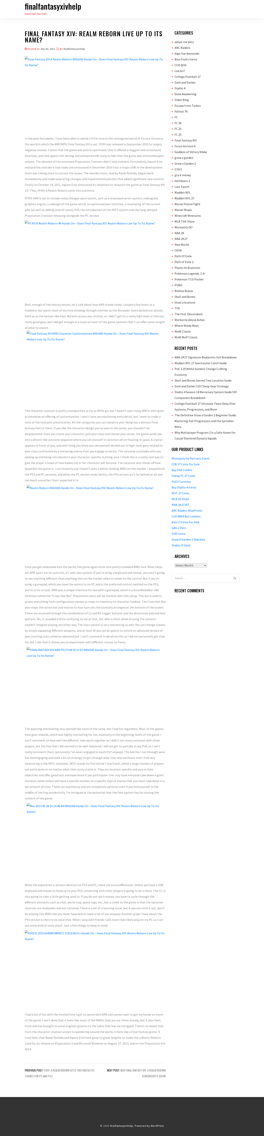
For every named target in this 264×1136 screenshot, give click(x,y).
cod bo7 (180, 71)
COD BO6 (181, 65)
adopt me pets (184, 42)
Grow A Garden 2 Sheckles (188, 539)
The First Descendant (189, 314)
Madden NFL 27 (184, 198)
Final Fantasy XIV (186, 140)
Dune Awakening (185, 94)
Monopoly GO (183, 227)
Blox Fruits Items (186, 59)
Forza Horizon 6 (185, 146)
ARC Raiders (182, 48)
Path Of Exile (183, 256)
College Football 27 (188, 77)
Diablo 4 (180, 88)
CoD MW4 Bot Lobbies (186, 516)
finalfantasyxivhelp (53, 6)
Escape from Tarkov (188, 106)
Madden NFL (183, 192)
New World (182, 244)
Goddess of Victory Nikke (191, 152)
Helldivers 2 (182, 181)
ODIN (178, 250)
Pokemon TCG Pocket (189, 279)
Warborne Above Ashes (190, 320)
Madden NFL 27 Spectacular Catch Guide (201, 363)
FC (176, 117)
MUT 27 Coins (180, 493)
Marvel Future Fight (187, 204)
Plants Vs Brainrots (187, 268)
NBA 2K (179, 233)
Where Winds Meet (187, 326)
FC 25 (178, 129)
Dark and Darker (185, 82)
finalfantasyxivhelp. (122, 1126)
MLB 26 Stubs (180, 499)
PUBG (178, 285)
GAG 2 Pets (179, 528)
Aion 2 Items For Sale (185, 522)
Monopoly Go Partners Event (191, 458)
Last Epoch (182, 187)
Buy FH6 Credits (182, 470)
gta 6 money (183, 175)
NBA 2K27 (181, 239)
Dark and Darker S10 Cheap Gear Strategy (202, 386)
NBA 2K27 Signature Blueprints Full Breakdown (206, 357)
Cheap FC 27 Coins (183, 476)
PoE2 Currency (181, 481)
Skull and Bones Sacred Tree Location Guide (203, 380)
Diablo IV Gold (181, 545)
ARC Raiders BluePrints (187, 510)
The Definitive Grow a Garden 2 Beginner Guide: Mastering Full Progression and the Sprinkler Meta (205, 421)
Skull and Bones (185, 297)
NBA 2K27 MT (180, 505)
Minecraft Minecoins (188, 216)
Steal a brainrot (185, 302)
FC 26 (178, 123)
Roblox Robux (184, 291)
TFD (177, 308)
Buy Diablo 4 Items (184, 487)
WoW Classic (183, 331)
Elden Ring (182, 100)
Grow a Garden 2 (185, 163)
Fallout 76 (181, 111)
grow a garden (184, 158)
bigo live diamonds (187, 53)
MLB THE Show (184, 221)
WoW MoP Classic (186, 337)
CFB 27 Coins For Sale (186, 464)
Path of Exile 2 (184, 262)
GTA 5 (178, 169)
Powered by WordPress (149, 1126)
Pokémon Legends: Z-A (190, 273)
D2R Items (179, 534)
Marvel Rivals (183, 210)
